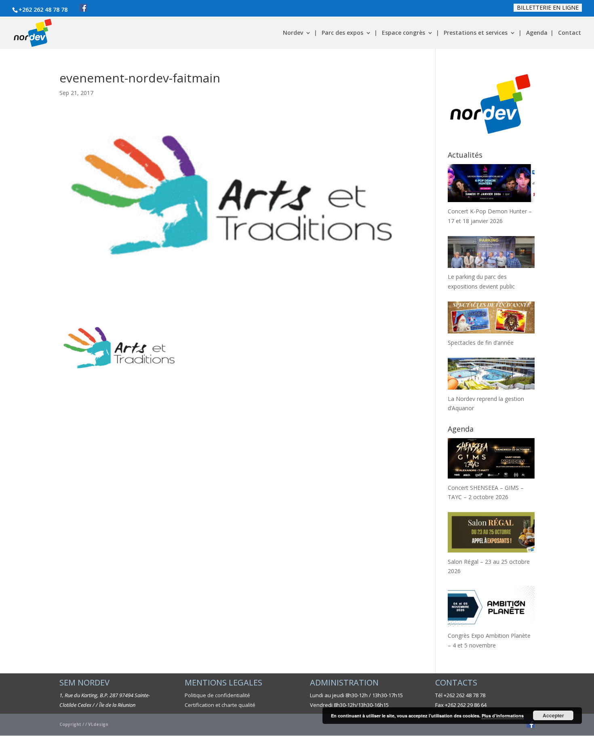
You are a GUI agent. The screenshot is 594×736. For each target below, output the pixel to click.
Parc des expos (342, 33)
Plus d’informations (503, 716)
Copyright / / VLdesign (83, 724)
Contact (569, 33)
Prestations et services (476, 33)
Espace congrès (403, 33)
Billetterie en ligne (548, 7)
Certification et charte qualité (220, 705)
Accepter (553, 715)
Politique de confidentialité (217, 695)
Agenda (537, 33)
